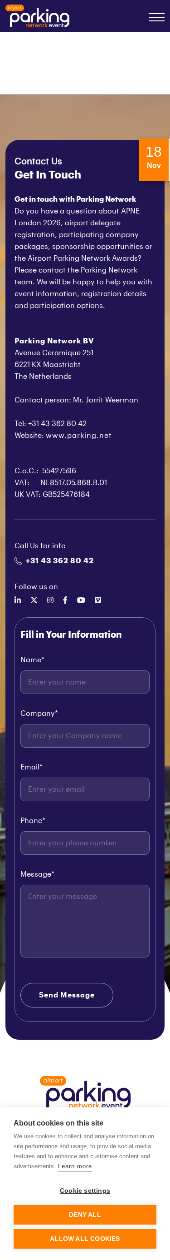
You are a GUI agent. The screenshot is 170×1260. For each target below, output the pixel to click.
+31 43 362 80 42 (60, 561)
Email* (31, 767)
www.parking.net (79, 435)
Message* (37, 874)
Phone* (32, 820)
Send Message (67, 995)
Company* (39, 713)
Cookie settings (85, 1190)
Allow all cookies (85, 1238)
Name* (32, 660)
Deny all (85, 1214)
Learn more (75, 1166)
